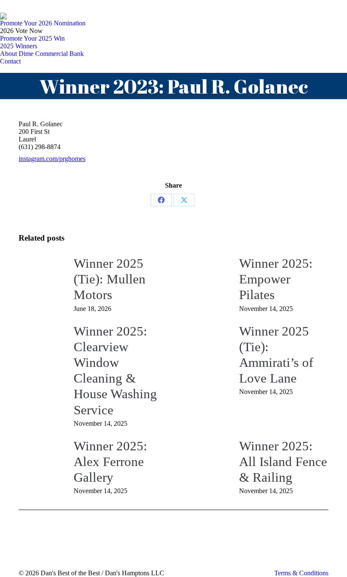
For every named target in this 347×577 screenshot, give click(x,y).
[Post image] (42, 274)
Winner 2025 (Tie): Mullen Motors (110, 279)
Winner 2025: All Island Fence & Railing (283, 461)
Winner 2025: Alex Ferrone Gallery (110, 461)
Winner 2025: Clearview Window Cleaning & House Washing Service (115, 370)
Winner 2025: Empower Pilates (276, 279)
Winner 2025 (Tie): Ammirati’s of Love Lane (276, 355)
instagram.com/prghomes (52, 158)
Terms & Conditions (301, 573)
